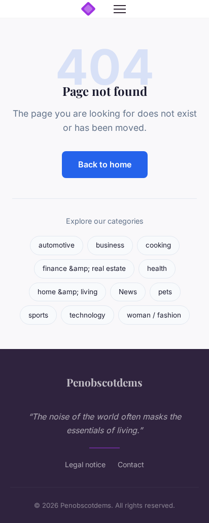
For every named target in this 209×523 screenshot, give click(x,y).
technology (87, 315)
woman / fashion (154, 315)
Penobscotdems (104, 382)
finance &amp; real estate (84, 268)
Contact (131, 464)
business (110, 245)
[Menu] (120, 9)
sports (38, 315)
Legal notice (85, 464)
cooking (158, 245)
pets (165, 292)
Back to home (104, 164)
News (128, 292)
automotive (57, 245)
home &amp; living (67, 292)
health (157, 268)
